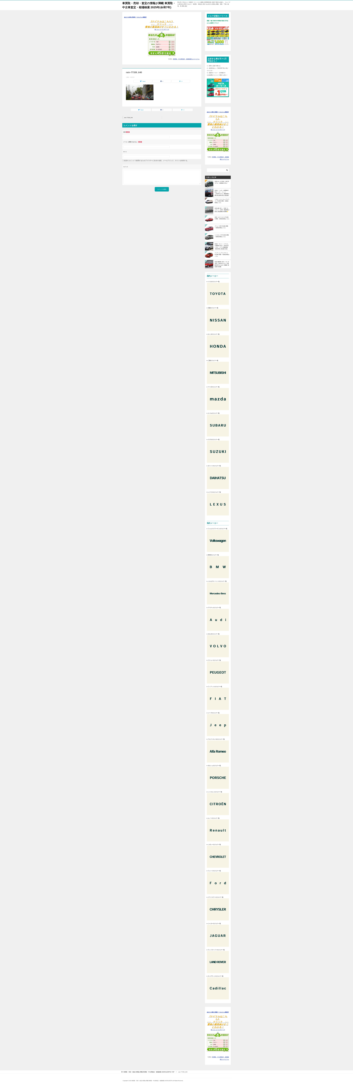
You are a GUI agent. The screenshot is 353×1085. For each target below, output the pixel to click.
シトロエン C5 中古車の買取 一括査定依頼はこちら (222, 235)
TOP (148, 1072)
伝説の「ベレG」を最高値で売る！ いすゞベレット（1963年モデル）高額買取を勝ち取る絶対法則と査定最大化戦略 (222, 193)
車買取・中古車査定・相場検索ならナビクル (186, 59)
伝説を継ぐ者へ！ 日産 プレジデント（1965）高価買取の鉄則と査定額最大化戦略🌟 (222, 210)
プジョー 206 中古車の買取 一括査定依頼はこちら (221, 226)
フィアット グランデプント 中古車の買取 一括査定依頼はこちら (222, 254)
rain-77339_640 (128, 117)
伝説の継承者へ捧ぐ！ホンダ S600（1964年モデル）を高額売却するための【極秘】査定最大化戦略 (222, 264)
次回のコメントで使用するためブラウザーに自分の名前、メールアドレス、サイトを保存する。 (156, 160)
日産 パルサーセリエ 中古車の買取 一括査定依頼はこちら (222, 218)
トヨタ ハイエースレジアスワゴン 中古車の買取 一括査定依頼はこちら (222, 201)
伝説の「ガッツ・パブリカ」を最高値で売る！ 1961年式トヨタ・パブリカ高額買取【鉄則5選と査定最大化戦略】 (222, 246)
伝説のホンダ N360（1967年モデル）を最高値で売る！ (222, 182)
